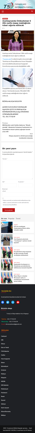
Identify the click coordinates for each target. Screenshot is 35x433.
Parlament (5, 18)
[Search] (32, 11)
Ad (3, 182)
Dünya (3, 343)
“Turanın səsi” (7, 59)
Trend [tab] (18, 218)
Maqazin (3, 377)
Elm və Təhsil (5, 347)
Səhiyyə (3, 404)
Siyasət (3, 400)
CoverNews (19, 430)
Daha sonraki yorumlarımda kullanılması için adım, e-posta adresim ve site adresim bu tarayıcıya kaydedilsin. (16, 202)
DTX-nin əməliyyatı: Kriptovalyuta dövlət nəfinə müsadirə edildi (22, 228)
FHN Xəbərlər (5, 351)
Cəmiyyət (4, 336)
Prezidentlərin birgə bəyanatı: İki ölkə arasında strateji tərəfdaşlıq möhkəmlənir (22, 253)
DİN (2, 340)
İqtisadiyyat (4, 366)
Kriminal (16, 224)
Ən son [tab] (4, 218)
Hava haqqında (5, 358)
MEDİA (3, 381)
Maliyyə (3, 374)
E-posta (21, 182)
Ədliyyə (3, 415)
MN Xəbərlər (4, 385)
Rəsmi (3, 396)
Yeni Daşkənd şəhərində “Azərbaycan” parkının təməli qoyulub (22, 240)
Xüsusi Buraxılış (5, 411)
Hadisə (3, 355)
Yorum (4, 159)
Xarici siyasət (17, 237)
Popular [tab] (11, 218)
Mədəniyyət (4, 389)
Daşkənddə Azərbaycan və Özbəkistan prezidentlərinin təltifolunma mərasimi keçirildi (23, 266)
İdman (3, 362)
